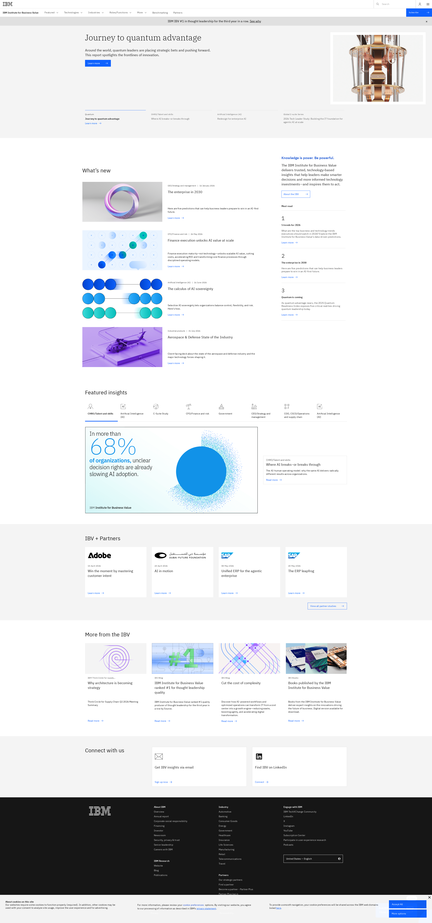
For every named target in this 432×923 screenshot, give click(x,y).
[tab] (134, 411)
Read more (93, 720)
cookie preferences (193, 904)
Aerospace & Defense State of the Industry (200, 337)
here (278, 908)
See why (255, 21)
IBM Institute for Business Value (20, 12)
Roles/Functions (119, 12)
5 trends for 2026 (291, 225)
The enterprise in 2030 (185, 192)
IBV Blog (159, 678)
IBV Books (293, 678)
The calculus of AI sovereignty (190, 288)
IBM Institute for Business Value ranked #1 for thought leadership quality (180, 688)
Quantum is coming (292, 297)
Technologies (71, 12)
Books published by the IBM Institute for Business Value (309, 685)
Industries (94, 12)
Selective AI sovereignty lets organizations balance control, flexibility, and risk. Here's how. (210, 307)
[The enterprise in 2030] (122, 202)
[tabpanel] (216, 473)
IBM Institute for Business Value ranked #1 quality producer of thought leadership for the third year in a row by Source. (182, 705)
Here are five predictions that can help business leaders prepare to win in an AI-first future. (213, 210)
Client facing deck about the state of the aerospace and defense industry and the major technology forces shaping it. (211, 355)
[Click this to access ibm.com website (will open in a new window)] (7, 4)
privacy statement (206, 908)
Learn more (94, 63)
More (140, 12)
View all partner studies (323, 606)
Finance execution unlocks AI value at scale (201, 240)
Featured (50, 12)
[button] (115, 115)
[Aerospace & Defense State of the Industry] (122, 347)
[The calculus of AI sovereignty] (122, 299)
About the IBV (291, 194)
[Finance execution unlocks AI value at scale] (122, 250)
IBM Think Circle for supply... (101, 678)
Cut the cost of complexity (241, 683)
